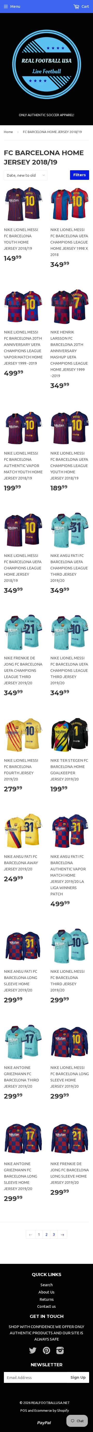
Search (47, 1285)
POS (23, 1410)
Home (8, 132)
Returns (47, 1299)
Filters (79, 175)
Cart (85, 6)
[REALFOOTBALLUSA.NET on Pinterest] (46, 1352)
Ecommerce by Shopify (51, 1410)
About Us (46, 1292)
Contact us (46, 1306)
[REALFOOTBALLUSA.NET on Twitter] (33, 1352)
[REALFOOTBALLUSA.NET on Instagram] (60, 1352)
